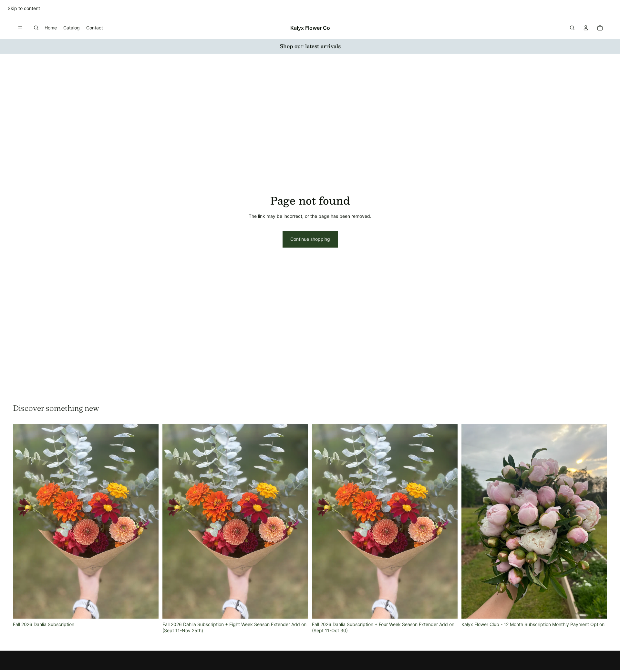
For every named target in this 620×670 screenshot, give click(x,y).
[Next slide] (149, 521)
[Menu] (20, 27)
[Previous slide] (22, 521)
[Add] (148, 608)
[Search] (36, 28)
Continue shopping (310, 239)
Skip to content (24, 8)
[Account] (586, 28)
